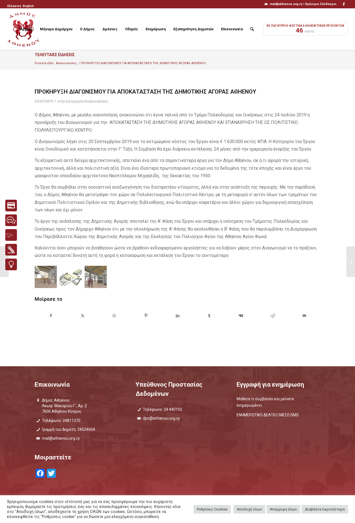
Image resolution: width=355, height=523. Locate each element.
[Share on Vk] (241, 316)
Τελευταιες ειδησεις (55, 54)
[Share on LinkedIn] (177, 316)
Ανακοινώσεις (96, 101)
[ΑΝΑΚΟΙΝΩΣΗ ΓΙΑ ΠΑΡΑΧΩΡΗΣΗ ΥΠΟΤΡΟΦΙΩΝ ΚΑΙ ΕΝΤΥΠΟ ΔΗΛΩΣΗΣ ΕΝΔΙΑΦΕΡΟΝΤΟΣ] (350, 261)
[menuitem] (14, 6)
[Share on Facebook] (51, 316)
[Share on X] (82, 316)
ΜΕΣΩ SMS (289, 415)
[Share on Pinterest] (146, 316)
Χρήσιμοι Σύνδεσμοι (320, 4)
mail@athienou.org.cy (61, 438)
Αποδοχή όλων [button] (249, 509)
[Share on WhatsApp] (114, 316)
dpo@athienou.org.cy (161, 418)
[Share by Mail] (304, 316)
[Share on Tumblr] (209, 316)
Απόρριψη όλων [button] (283, 509)
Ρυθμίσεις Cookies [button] (212, 509)
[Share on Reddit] (272, 316)
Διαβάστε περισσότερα (325, 509)
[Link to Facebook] (343, 4)
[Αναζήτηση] (252, 29)
